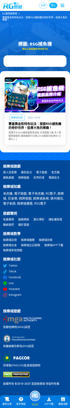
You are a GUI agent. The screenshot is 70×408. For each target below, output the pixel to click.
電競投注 (54, 177)
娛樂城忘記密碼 (30, 245)
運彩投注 (26, 172)
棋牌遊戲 (23, 177)
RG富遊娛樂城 (9, 13)
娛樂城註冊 (10, 240)
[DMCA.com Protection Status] (16, 376)
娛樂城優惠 (25, 203)
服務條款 (23, 219)
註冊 (43, 5)
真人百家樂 (10, 172)
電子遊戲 (41, 172)
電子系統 (9, 203)
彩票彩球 (38, 177)
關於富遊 (23, 224)
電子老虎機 (36, 193)
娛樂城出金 (10, 245)
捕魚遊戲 (8, 177)
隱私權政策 (55, 219)
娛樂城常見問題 (12, 250)
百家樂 (12, 198)
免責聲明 (8, 219)
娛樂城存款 (45, 240)
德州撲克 (56, 198)
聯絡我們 (8, 224)
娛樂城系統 (17, 117)
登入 (53, 5)
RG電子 (51, 193)
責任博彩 (38, 219)
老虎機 (55, 172)
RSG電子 (40, 203)
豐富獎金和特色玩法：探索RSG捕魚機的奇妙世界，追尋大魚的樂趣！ (35, 125)
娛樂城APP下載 (53, 245)
